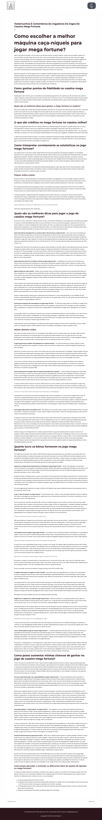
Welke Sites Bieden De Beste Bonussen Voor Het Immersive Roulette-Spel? (35, 540)
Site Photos (21, 8)
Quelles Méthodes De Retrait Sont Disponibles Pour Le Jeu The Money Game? (36, 205)
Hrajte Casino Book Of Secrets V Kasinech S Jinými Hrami (30, 516)
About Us (26, 3)
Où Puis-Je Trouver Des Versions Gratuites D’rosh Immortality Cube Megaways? (36, 391)
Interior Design (42, 8)
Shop (45, 3)
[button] (91, 5)
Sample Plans (80, 3)
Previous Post (11, 801)
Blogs (72, 3)
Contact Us (65, 3)
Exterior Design (31, 8)
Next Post (92, 801)
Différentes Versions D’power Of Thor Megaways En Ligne (30, 618)
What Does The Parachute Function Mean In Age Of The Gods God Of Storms (35, 556)
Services (39, 3)
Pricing (33, 3)
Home (19, 3)
